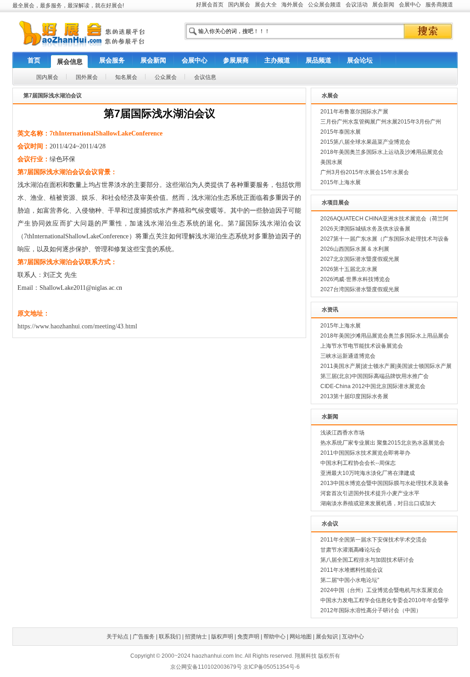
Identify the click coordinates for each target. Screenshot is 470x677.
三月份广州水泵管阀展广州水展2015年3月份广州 (380, 121)
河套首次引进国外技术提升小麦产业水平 (370, 493)
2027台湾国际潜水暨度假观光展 (359, 289)
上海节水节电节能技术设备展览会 (361, 346)
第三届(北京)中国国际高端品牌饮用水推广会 (374, 376)
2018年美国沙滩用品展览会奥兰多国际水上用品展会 (384, 336)
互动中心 (353, 636)
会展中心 (410, 4)
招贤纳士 (196, 636)
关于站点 (117, 636)
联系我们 (170, 636)
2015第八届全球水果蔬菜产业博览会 (365, 142)
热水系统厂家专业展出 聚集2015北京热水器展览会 (382, 443)
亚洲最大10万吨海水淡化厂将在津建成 (367, 473)
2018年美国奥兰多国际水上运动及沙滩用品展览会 (381, 152)
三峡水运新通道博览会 (347, 356)
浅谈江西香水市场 (342, 432)
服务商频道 (439, 4)
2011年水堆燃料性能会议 (351, 570)
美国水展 (331, 162)
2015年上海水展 (340, 182)
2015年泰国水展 (340, 132)
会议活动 (357, 4)
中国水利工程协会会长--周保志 (358, 463)
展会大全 (266, 4)
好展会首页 (210, 4)
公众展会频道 (324, 4)
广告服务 (144, 636)
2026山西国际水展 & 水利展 (354, 249)
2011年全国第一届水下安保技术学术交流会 (373, 539)
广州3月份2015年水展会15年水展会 (364, 172)
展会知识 (327, 636)
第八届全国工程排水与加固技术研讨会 (367, 560)
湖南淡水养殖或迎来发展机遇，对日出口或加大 (378, 503)
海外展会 (292, 4)
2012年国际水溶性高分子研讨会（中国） (370, 610)
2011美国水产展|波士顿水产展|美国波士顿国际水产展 (386, 366)
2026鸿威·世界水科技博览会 (355, 279)
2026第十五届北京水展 (348, 269)
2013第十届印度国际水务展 (354, 396)
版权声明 (222, 636)
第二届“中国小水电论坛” (349, 580)
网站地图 (301, 636)
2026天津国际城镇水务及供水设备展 (365, 229)
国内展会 (239, 4)
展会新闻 (383, 4)
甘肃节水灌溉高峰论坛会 (350, 550)
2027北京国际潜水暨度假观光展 (359, 259)
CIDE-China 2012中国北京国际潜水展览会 (372, 386)
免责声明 (248, 636)
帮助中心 (274, 636)
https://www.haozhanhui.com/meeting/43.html (77, 326)
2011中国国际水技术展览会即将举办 (365, 453)
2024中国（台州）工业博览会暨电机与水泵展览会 (381, 590)
